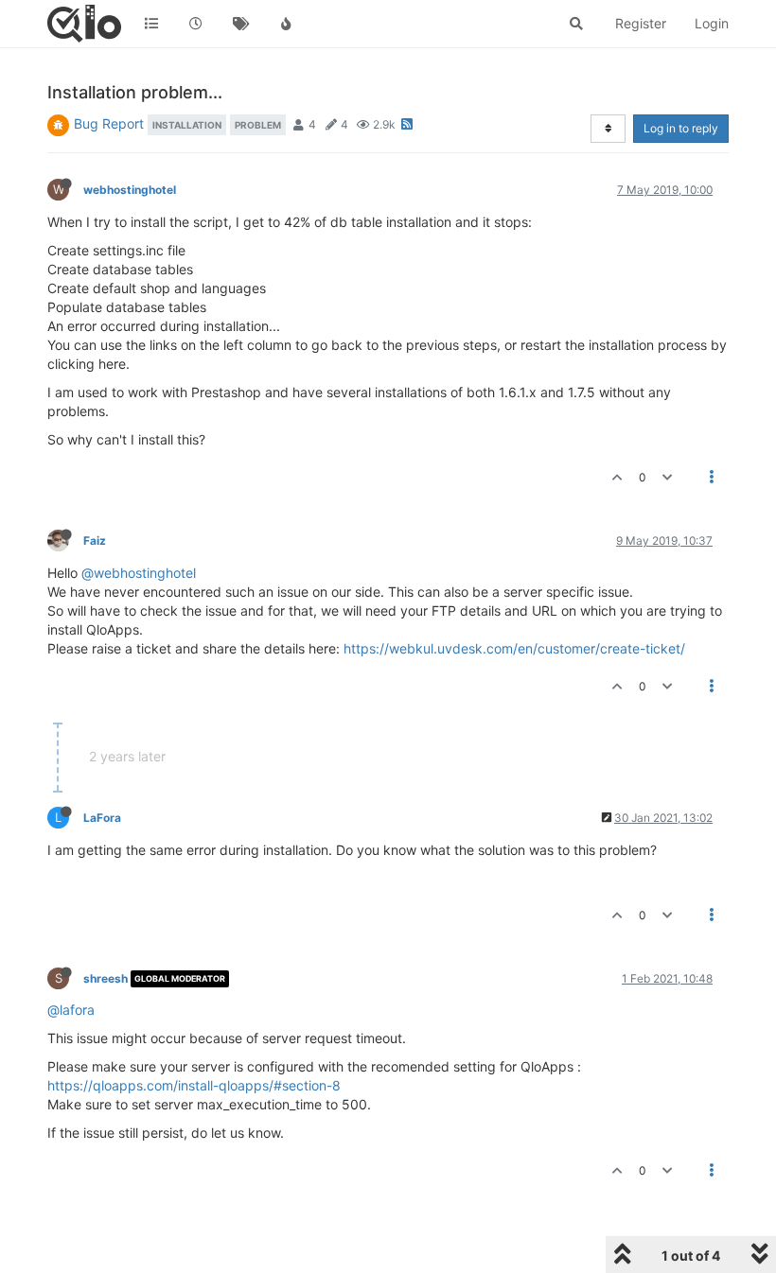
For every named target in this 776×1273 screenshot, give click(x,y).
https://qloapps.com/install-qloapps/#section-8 (194, 1085)
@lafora (71, 1010)
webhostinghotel (129, 190)
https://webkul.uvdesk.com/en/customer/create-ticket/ (514, 648)
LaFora (102, 818)
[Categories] (151, 23)
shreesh (105, 978)
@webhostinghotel (138, 573)
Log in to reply (681, 128)
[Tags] (241, 23)
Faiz (94, 540)
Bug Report (109, 123)
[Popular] (286, 23)
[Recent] (197, 23)
